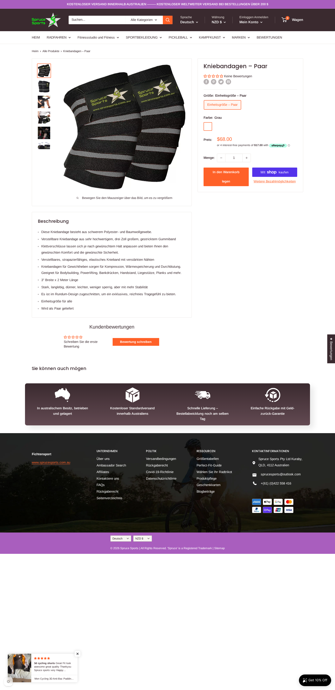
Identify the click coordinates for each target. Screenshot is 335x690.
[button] (214, 76)
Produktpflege (207, 478)
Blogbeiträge (206, 491)
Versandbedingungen (161, 459)
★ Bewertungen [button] (331, 348)
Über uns (103, 459)
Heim (35, 51)
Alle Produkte (50, 51)
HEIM (36, 37)
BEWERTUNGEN (269, 37)
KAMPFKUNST (210, 37)
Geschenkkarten (208, 485)
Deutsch (117, 538)
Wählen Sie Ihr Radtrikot (214, 472)
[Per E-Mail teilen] (228, 82)
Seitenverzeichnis (109, 498)
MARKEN (239, 37)
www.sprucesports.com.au (51, 462)
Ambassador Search (111, 465)
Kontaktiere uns (108, 478)
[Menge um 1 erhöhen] (247, 158)
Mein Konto (249, 22)
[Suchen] (168, 20)
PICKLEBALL (178, 37)
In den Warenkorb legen (226, 176)
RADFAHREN (56, 37)
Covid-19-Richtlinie (160, 472)
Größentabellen (208, 459)
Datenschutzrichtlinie (161, 478)
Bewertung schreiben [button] (136, 341)
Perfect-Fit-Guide (209, 465)
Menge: (209, 158)
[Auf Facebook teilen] (206, 82)
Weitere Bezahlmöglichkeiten (275, 181)
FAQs (101, 485)
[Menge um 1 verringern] (221, 158)
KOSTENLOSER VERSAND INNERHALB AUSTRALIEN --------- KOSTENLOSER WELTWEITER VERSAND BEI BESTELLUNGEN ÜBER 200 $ (167, 4)
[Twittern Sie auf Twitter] (221, 82)
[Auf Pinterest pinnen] (213, 82)
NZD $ (139, 538)
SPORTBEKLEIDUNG (142, 37)
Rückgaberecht (107, 491)
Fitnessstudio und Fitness (96, 37)
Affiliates (103, 472)
